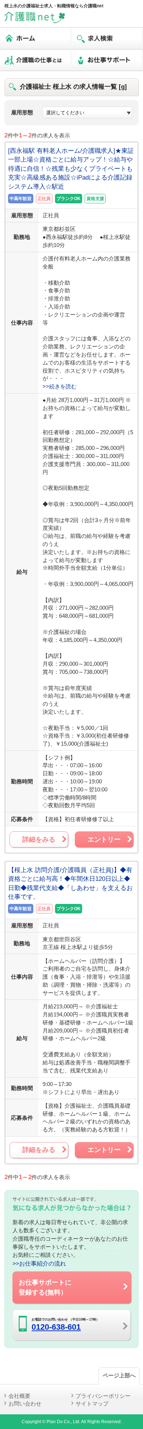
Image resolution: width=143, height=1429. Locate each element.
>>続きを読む (60, 386)
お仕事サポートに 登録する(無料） (45, 1287)
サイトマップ (92, 1403)
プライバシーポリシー (103, 1396)
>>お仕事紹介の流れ (39, 1263)
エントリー (104, 839)
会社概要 (19, 1396)
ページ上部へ (119, 1375)
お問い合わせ (24, 1403)
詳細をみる (38, 839)
